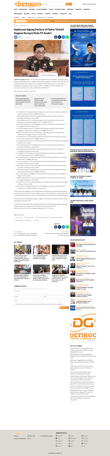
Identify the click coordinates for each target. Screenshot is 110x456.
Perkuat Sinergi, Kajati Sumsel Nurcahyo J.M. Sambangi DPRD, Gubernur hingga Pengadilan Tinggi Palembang (21, 258)
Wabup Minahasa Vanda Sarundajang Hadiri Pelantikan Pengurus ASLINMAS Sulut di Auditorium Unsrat (66, 21)
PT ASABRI (36, 220)
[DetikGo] (27, 4)
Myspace (60, 443)
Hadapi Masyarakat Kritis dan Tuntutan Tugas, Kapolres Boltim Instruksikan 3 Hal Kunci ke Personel (81, 367)
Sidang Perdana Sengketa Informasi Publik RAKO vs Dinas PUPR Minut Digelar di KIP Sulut (22, 278)
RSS (84, 446)
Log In (29, 438)
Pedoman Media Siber (46, 436)
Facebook (60, 436)
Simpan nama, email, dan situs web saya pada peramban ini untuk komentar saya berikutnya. (39, 304)
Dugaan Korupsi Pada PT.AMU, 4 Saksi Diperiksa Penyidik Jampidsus (57, 233)
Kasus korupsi (18, 217)
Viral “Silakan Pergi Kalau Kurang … (86, 251)
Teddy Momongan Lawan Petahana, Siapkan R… (83, 302)
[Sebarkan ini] (55, 37)
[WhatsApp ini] (67, 37)
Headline (78, 249)
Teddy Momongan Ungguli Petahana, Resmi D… (84, 295)
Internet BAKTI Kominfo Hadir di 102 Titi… (85, 308)
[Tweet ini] (59, 37)
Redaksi (16, 436)
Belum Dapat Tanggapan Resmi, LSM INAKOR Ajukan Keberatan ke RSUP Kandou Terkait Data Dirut (82, 362)
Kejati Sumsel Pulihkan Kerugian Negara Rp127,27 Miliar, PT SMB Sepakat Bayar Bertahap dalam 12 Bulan (41, 278)
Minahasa (86, 255)
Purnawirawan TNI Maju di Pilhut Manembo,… (85, 274)
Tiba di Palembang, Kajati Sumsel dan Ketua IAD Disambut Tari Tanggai (40, 257)
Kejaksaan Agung (28, 217)
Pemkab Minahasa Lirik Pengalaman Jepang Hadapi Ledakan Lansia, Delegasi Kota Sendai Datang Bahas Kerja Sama (81, 350)
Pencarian (68, 4)
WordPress (85, 438)
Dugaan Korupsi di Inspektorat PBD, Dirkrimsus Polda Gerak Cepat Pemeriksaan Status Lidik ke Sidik (40, 102)
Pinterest (85, 436)
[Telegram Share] (63, 37)
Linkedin (72, 441)
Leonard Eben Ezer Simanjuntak (23, 220)
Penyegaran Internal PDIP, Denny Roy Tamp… (86, 245)
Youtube (85, 443)
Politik (83, 243)
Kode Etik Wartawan (20, 438)
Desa (77, 255)
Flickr (71, 446)
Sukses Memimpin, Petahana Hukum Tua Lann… (84, 288)
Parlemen (78, 243)
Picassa (59, 446)
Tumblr (59, 438)
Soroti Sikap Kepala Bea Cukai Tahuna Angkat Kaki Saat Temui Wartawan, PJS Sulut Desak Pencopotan (83, 398)
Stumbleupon (73, 438)
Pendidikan (86, 263)
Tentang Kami (31, 436)
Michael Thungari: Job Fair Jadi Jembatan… (85, 266)
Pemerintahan (79, 257)
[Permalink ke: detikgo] (15, 37)
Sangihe (88, 243)
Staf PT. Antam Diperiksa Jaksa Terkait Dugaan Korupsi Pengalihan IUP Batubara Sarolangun (26, 233)
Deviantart (85, 441)
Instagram (60, 441)
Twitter (72, 436)
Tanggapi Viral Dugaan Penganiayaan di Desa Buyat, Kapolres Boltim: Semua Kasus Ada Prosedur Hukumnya (60, 278)
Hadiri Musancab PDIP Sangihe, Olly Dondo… (85, 280)
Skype (71, 443)
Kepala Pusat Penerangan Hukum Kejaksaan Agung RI (49, 217)
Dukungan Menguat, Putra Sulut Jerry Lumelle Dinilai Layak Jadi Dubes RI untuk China (59, 258)
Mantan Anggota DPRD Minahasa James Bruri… (85, 259)
